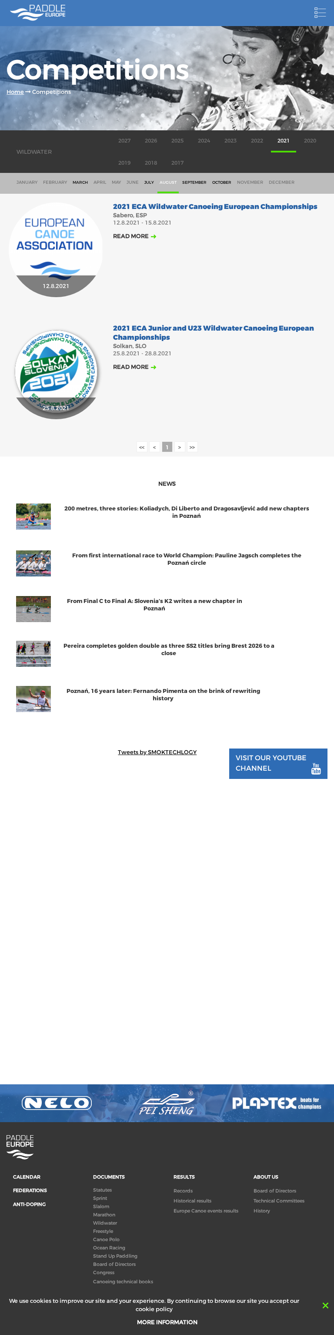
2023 (230, 141)
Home (15, 92)
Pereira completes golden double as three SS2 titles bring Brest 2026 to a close (168, 649)
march (80, 182)
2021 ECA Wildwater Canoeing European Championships (215, 207)
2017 (177, 163)
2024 (204, 141)
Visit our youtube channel (271, 763)
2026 (151, 141)
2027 (124, 141)
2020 (310, 141)
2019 (124, 163)
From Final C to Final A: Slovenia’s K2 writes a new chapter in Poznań (154, 604)
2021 (283, 141)
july (149, 182)
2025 (177, 141)
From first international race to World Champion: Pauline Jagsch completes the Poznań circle (186, 559)
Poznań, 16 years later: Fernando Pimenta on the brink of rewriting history (163, 694)
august (168, 182)
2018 (151, 163)
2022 (257, 141)
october (221, 182)
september (194, 182)
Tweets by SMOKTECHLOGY (157, 752)
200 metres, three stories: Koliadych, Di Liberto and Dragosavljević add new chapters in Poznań (186, 512)
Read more (131, 236)
